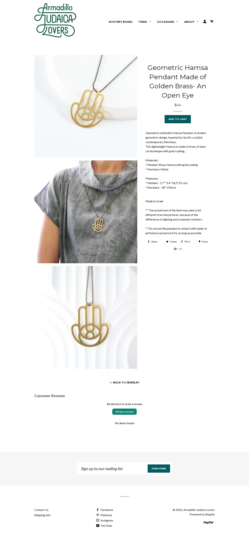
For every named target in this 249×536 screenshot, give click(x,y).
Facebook (106, 509)
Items (143, 21)
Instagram (106, 520)
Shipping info (42, 515)
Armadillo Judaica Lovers (199, 509)
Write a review (124, 411)
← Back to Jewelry (124, 382)
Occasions (166, 21)
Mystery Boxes (121, 21)
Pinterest (106, 515)
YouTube (106, 525)
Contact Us (41, 509)
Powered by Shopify (202, 514)
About (189, 21)
